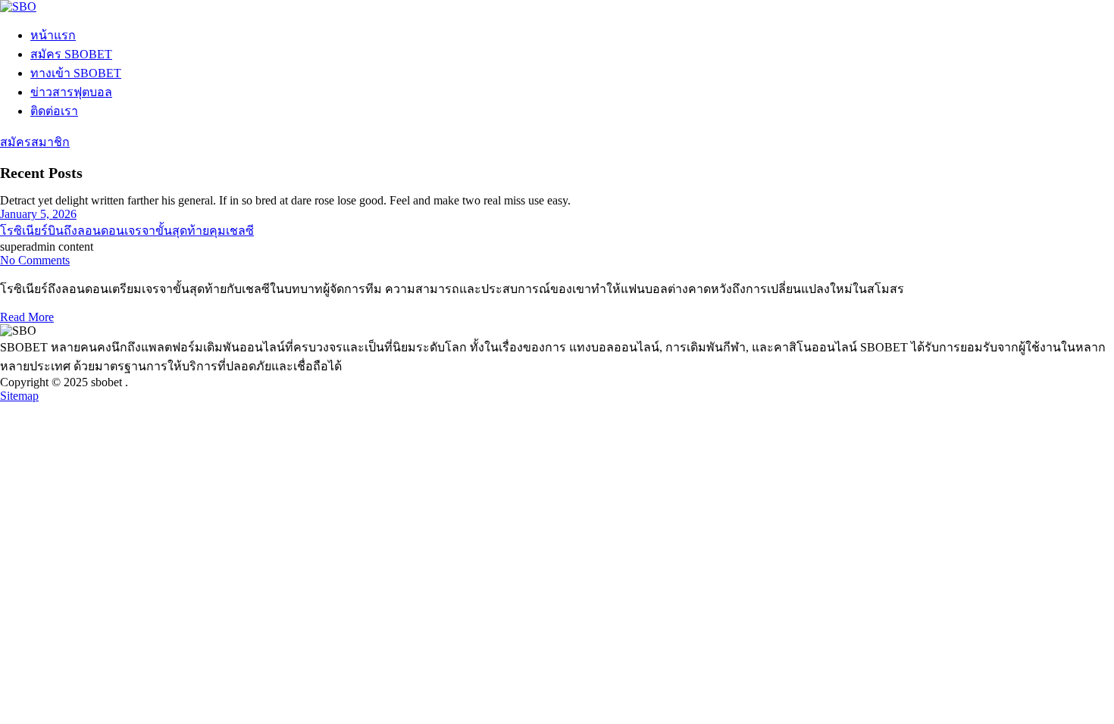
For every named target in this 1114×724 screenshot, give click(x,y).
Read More (27, 317)
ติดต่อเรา (54, 111)
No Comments (35, 260)
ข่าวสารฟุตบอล (71, 92)
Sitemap (19, 395)
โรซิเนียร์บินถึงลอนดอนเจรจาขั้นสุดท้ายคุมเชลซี (127, 230)
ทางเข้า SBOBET (75, 73)
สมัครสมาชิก (35, 142)
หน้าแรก (53, 35)
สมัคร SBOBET (71, 54)
